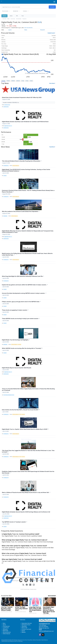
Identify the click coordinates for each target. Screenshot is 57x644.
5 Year (31, 80)
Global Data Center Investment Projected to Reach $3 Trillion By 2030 (21, 97)
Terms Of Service (42, 580)
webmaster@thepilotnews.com (46, 631)
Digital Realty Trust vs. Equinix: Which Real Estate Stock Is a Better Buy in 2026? (25, 429)
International (18, 18)
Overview (4, 18)
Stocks (11, 15)
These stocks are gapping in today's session (15, 310)
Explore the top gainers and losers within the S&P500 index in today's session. (25, 284)
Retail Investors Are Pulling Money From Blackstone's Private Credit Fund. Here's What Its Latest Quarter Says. (27, 254)
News (8, 18)
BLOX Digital (21, 641)
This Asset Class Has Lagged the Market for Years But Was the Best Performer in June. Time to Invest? (28, 451)
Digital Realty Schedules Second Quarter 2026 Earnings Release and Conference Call (26, 512)
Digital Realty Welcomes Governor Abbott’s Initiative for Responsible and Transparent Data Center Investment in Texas (27, 231)
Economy (23, 414)
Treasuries (24, 18)
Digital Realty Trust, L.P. (8, 125)
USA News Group (7, 104)
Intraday (3, 80)
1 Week (8, 80)
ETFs (17, 15)
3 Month (18, 80)
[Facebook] (26, 585)
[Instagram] (33, 585)
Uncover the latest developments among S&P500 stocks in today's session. (24, 293)
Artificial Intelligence (16, 165)
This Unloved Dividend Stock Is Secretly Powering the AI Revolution (22, 161)
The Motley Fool (6, 165)
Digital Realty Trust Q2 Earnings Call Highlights (16, 340)
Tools (23, 15)
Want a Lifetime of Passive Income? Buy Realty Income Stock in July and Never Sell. (26, 492)
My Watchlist (15, 11)
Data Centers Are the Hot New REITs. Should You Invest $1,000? (21, 409)
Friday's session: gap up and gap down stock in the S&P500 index (21, 301)
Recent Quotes (5, 11)
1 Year (22, 80)
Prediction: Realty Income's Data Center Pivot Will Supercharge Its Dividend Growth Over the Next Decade (28, 472)
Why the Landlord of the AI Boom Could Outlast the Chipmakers (21, 211)
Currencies (13, 18)
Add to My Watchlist (28, 27)
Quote (10, 30)
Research (42, 30)
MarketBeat (5, 344)
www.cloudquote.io (39, 577)
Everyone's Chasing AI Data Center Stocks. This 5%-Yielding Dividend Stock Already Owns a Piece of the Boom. (28, 191)
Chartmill (5, 175)
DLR (39, 22)
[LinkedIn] (30, 585)
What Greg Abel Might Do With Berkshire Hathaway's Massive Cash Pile (23, 276)
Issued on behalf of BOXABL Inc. (11, 102)
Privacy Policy (33, 580)
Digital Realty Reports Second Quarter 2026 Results (16, 367)
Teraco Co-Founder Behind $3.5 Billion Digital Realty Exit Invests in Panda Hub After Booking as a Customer (28, 389)
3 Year (27, 80)
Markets (4, 15)
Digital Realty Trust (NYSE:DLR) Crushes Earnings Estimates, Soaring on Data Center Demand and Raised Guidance (26, 170)
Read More (52, 146)
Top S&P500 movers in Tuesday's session (14, 522)
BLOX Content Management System (11, 641)
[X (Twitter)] (23, 585)
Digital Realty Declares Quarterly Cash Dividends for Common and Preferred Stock (25, 121)
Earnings (19, 344)
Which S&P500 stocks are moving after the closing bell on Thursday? (22, 348)
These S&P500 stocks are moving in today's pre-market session (21, 318)
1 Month (13, 80)
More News (51, 83)
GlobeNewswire (6, 106)
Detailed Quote (51, 33)
